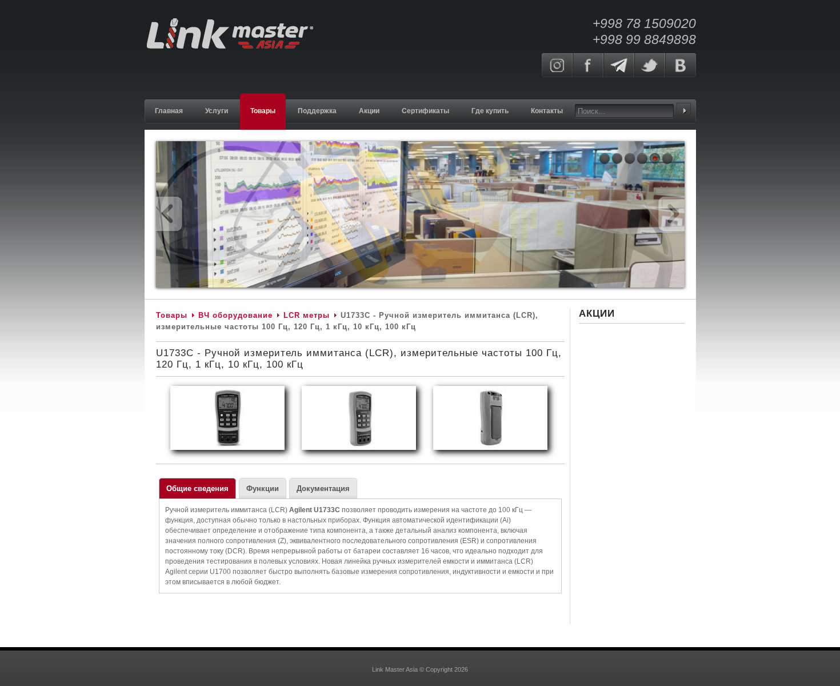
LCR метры (306, 315)
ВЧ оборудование (235, 315)
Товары (171, 315)
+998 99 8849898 (644, 39)
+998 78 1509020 (644, 23)
